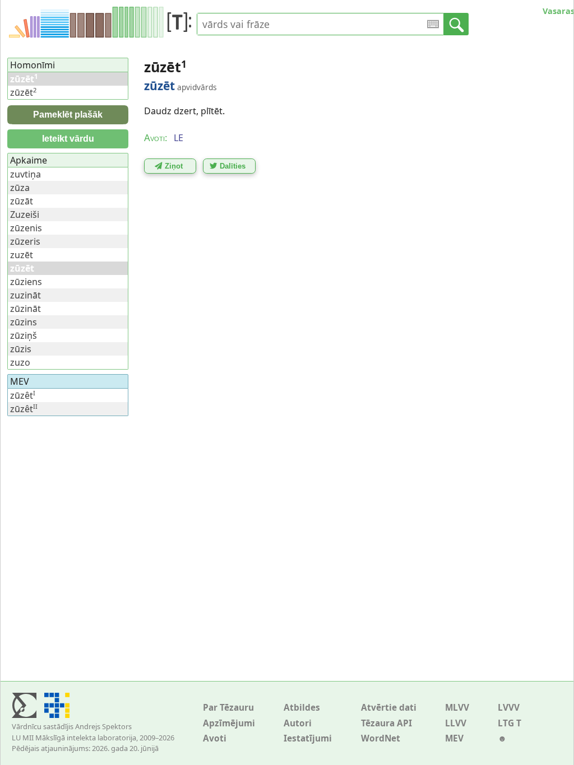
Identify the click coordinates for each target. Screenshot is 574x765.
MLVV (457, 707)
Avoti (214, 738)
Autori (298, 723)
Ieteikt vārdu (68, 138)
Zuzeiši (24, 214)
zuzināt (25, 295)
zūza (20, 187)
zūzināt (25, 308)
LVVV (509, 707)
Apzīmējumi (229, 723)
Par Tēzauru (228, 707)
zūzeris (25, 241)
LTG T (509, 723)
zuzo (20, 362)
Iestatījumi (308, 738)
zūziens (26, 282)
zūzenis (26, 228)
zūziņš (23, 335)
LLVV (455, 723)
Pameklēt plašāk (68, 114)
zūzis (20, 349)
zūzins (23, 322)
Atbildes (302, 707)
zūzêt (22, 395)
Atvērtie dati (388, 707)
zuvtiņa (25, 174)
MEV (454, 738)
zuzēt (21, 255)
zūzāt (21, 201)
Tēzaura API (386, 723)
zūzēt (23, 92)
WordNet (380, 738)
